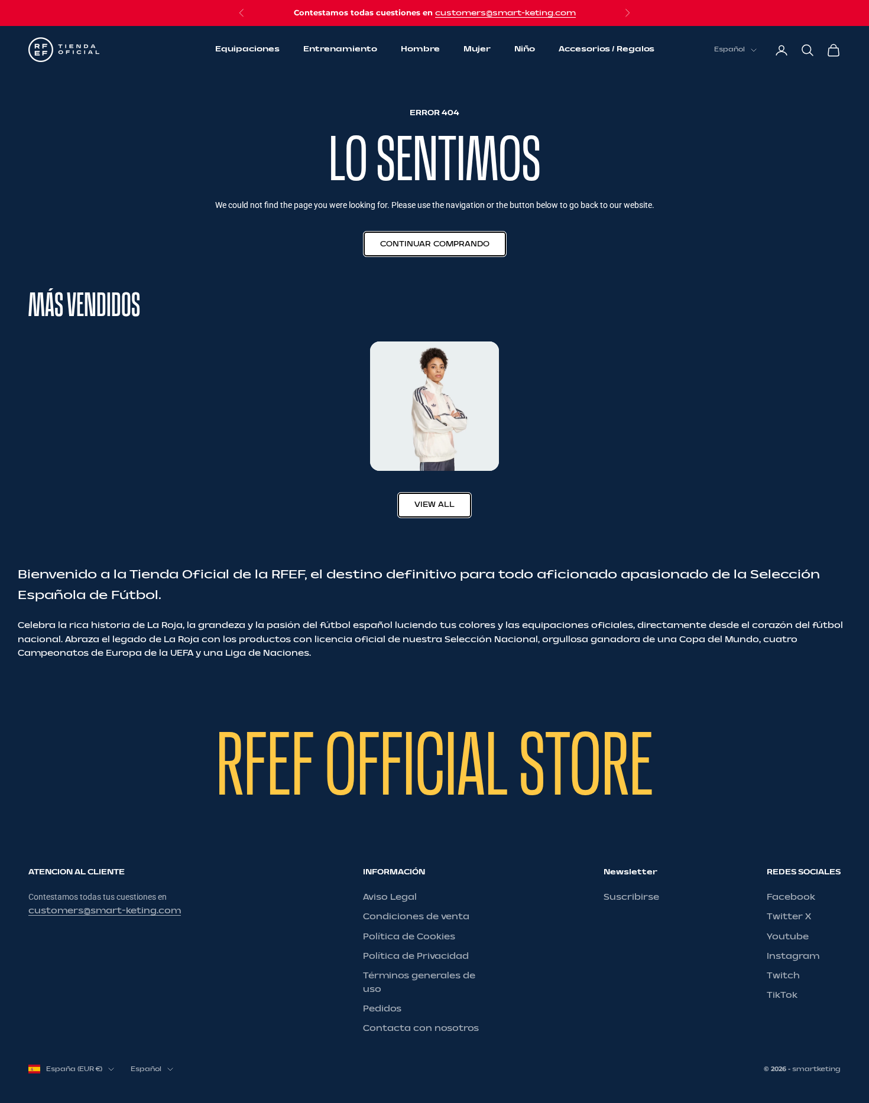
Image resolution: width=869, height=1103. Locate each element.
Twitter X (789, 917)
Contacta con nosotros (421, 1028)
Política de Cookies (409, 937)
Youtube (788, 937)
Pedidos (382, 1009)
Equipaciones (247, 49)
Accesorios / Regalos (606, 49)
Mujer (477, 49)
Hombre (420, 49)
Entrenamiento (340, 49)
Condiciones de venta (416, 917)
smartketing (816, 1069)
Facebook (791, 897)
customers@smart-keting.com (505, 13)
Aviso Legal (390, 897)
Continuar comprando (434, 244)
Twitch (783, 976)
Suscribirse (631, 897)
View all (434, 504)
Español (729, 50)
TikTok (782, 995)
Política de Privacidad (416, 956)
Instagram (793, 956)
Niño (524, 49)
